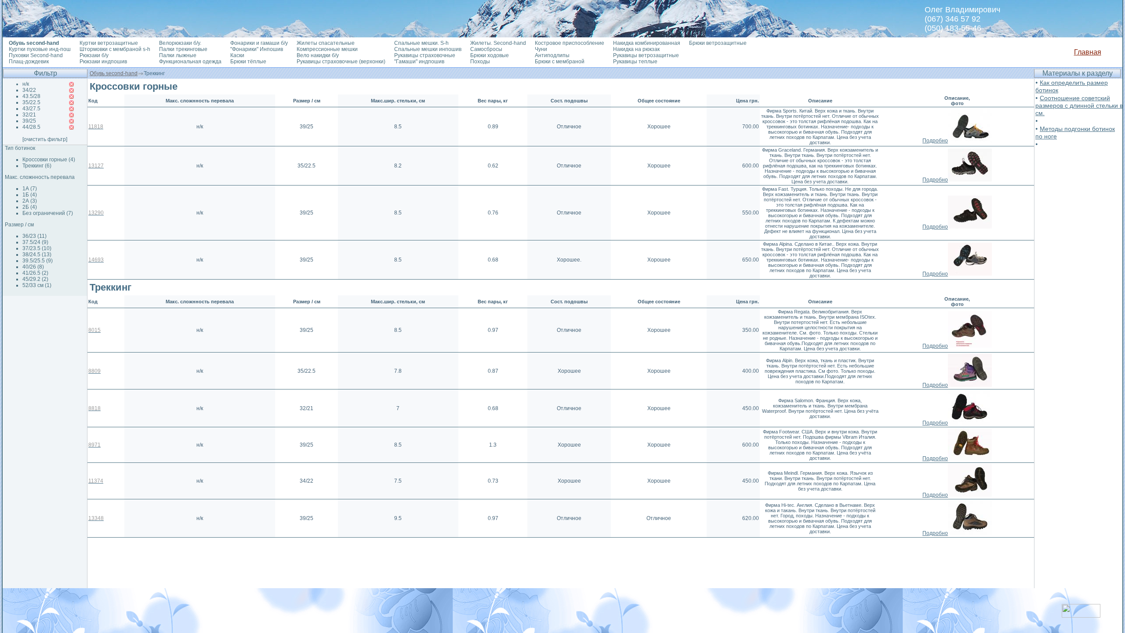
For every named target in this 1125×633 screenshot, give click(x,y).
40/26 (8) (33, 267)
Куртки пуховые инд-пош (40, 49)
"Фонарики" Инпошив (256, 49)
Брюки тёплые (248, 61)
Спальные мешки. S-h (421, 43)
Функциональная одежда (190, 61)
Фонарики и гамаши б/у (259, 43)
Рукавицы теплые (635, 61)
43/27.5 (31, 109)
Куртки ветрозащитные (109, 43)
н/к (25, 84)
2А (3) (29, 201)
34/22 (29, 90)
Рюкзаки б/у (94, 55)
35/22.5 (31, 102)
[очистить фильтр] (44, 139)
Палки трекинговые (183, 49)
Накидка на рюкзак (636, 49)
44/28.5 (31, 127)
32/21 (29, 115)
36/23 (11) (34, 236)
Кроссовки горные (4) (48, 159)
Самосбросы (486, 49)
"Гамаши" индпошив (419, 61)
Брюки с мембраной (559, 61)
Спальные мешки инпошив (427, 49)
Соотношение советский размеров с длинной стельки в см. (1079, 105)
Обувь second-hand (114, 73)
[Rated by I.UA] (1081, 615)
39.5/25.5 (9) (37, 261)
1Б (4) (29, 195)
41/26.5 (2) (35, 273)
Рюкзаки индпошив (103, 61)
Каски (237, 55)
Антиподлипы (552, 55)
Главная (1087, 52)
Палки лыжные (177, 55)
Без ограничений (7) (47, 213)
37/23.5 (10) (36, 248)
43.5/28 (31, 96)
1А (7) (29, 189)
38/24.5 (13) (36, 254)
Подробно (935, 141)
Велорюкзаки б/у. (180, 43)
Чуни (541, 49)
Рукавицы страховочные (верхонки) (341, 61)
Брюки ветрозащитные (718, 43)
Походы (480, 61)
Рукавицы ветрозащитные (646, 55)
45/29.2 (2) (35, 279)
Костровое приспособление (569, 43)
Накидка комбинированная (646, 43)
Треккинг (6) (36, 166)
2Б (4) (29, 207)
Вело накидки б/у (318, 55)
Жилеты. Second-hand (498, 43)
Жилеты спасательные (326, 43)
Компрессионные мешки (327, 49)
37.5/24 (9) (35, 242)
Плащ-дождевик (29, 61)
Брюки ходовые (489, 55)
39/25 (29, 121)
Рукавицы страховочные (424, 55)
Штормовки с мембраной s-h (115, 49)
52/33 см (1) (36, 285)
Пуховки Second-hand (36, 55)
